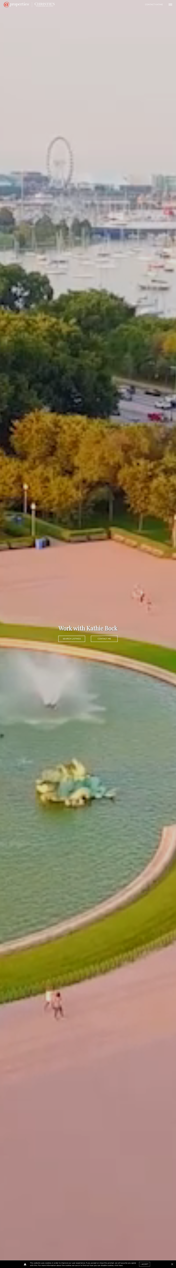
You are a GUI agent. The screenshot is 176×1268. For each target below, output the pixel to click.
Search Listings (72, 639)
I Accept (144, 1264)
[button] (172, 1264)
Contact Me (104, 639)
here (120, 1265)
